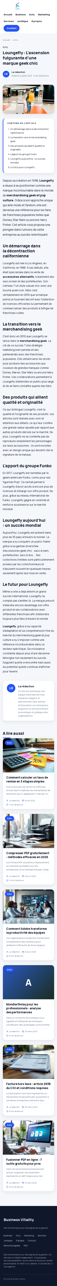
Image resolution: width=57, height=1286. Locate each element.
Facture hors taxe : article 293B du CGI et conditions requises (28, 1086)
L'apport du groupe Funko (23, 154)
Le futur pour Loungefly (22, 167)
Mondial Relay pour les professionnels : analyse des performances (23, 1008)
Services (9, 21)
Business (21, 14)
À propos (36, 21)
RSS (26, 1245)
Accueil (8, 14)
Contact (11, 28)
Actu (32, 14)
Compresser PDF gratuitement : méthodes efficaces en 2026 (27, 855)
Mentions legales (12, 1245)
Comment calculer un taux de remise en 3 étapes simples (27, 779)
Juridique (22, 21)
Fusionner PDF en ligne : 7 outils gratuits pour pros (24, 1162)
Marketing (44, 14)
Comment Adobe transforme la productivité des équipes (26, 931)
